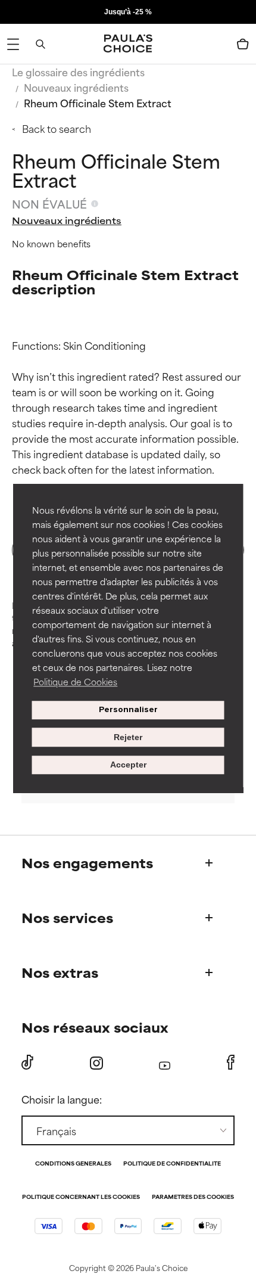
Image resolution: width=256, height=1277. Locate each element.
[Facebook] (231, 1062)
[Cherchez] (40, 44)
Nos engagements (87, 862)
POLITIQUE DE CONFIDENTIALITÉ (172, 1164)
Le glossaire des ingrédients (78, 71)
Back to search (56, 128)
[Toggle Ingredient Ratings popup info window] (94, 203)
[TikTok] (27, 1062)
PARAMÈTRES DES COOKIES (193, 1197)
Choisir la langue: (61, 1099)
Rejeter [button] (128, 737)
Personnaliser (128, 710)
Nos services (67, 917)
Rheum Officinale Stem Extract (97, 102)
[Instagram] (96, 1062)
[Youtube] (164, 1062)
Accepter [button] (128, 765)
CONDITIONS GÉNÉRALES (73, 1164)
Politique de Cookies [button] (75, 681)
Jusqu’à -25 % (128, 12)
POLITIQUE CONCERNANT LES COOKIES (81, 1197)
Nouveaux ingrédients (76, 87)
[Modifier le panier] (243, 44)
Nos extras (59, 972)
